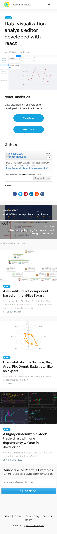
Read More (31, 165)
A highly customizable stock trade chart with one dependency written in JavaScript (25, 440)
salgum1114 (15, 153)
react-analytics (17, 156)
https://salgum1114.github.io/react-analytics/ (27, 168)
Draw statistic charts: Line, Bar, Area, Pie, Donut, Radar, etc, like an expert (28, 366)
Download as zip (42, 178)
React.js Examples (21, 4)
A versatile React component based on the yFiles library (25, 293)
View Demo (28, 118)
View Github (28, 129)
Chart (8, 18)
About (8, 516)
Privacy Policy (32, 516)
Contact (18, 516)
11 (49, 154)
